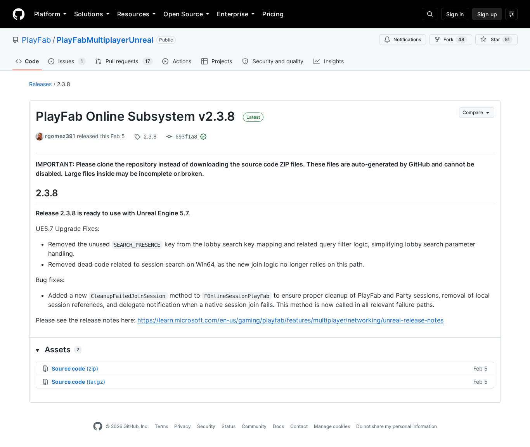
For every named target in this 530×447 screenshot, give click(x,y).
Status (229, 426)
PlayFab (36, 40)
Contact (299, 426)
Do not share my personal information (396, 426)
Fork (453, 39)
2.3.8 (63, 84)
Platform (47, 14)
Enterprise (232, 14)
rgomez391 (60, 136)
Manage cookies (332, 426)
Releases (40, 84)
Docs (278, 426)
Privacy (182, 426)
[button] (265, 349)
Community (254, 426)
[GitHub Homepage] (97, 426)
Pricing (273, 14)
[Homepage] (18, 14)
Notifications (407, 39)
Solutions (88, 14)
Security (206, 426)
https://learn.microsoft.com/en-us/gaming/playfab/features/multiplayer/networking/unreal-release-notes (290, 320)
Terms (161, 426)
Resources (133, 14)
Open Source (183, 14)
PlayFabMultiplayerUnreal (105, 40)
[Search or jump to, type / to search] (430, 14)
